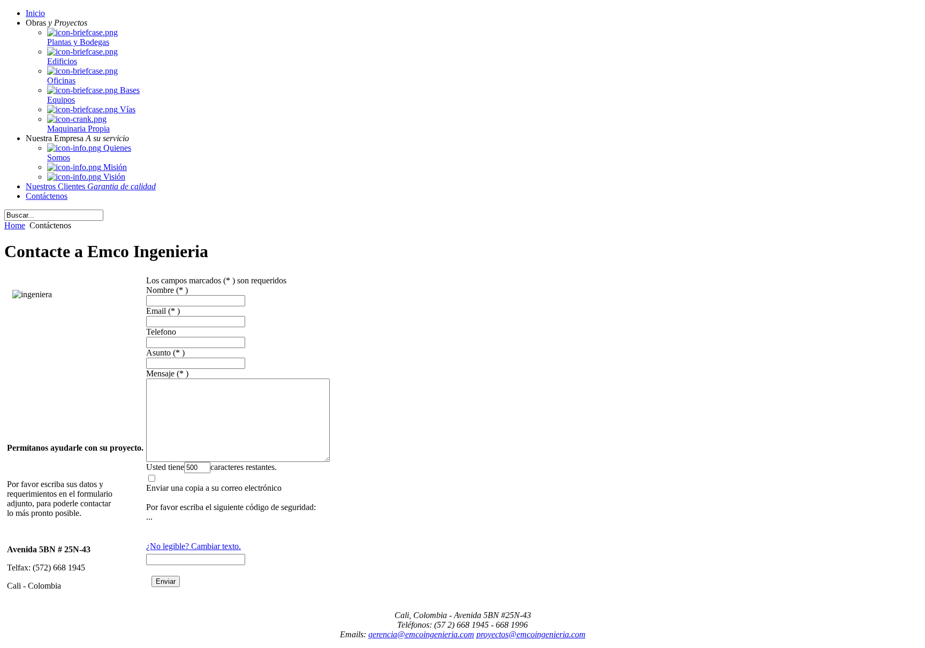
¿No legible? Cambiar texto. (193, 546)
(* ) (182, 290)
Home (14, 225)
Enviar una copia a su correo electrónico (214, 487)
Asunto (158, 352)
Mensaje (160, 373)
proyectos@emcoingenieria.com (531, 634)
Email (156, 310)
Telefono (161, 331)
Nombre (160, 290)
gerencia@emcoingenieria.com (421, 634)
